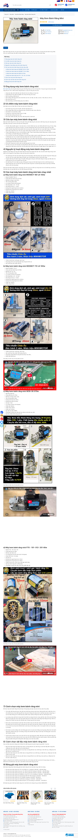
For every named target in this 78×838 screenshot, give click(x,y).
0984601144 (71, 4)
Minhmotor (67, 31)
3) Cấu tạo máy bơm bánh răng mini (12, 63)
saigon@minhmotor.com (67, 30)
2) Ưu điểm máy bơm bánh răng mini (12, 61)
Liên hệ (62, 9)
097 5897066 (47, 30)
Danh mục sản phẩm (9, 10)
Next (54, 788)
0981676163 (61, 4)
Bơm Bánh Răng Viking (8, 802)
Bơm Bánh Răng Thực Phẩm (22, 803)
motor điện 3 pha (13, 824)
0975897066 (62, 817)
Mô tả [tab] (5, 47)
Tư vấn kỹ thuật (44, 9)
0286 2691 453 (60, 818)
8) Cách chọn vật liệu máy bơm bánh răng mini (15, 79)
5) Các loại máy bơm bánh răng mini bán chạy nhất (16, 67)
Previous (51, 788)
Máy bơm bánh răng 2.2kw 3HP (49, 803)
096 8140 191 (38, 817)
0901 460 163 (36, 815)
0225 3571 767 (11, 818)
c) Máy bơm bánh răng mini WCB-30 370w (15, 73)
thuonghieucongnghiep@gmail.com (11, 819)
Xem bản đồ (6, 824)
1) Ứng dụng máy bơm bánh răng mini (13, 59)
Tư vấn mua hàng (57, 25)
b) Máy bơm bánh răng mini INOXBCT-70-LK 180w (17, 71)
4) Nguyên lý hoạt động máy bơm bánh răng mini (15, 65)
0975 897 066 (14, 817)
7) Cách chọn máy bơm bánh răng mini (13, 77)
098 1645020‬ (48, 33)
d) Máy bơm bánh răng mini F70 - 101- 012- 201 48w (18, 75)
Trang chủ (6, 14)
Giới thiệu (27, 9)
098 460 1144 (12, 815)
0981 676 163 (61, 815)
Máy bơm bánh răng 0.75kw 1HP (35, 803)
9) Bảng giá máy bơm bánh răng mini (12, 81)
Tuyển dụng (34, 9)
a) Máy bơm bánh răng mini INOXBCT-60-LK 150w (17, 69)
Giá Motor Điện (54, 9)
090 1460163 (48, 31)
